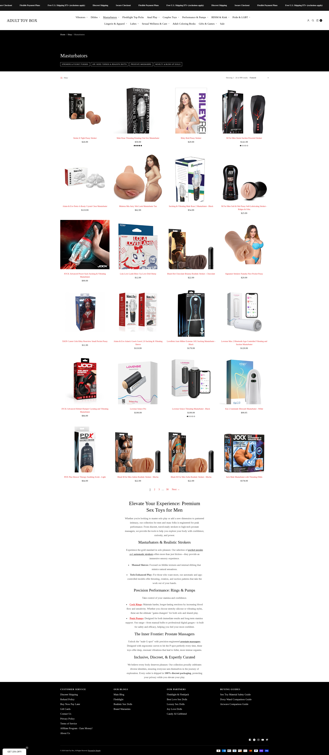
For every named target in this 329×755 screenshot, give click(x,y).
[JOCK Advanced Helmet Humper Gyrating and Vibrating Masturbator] (84, 379)
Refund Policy (67, 699)
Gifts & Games (207, 23)
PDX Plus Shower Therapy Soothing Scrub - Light (85, 477)
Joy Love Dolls (174, 709)
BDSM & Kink (219, 17)
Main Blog (119, 694)
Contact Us (65, 713)
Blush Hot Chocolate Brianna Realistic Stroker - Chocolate (191, 274)
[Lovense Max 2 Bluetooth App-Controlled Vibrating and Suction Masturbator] (244, 312)
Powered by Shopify (94, 751)
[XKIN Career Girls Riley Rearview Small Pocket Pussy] (84, 312)
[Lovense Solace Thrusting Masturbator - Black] (191, 379)
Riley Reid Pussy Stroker (191, 138)
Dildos (94, 17)
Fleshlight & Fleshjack (178, 694)
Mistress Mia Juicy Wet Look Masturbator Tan (138, 206)
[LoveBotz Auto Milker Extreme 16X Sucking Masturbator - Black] (191, 312)
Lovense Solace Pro (138, 409)
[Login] (308, 20)
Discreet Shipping (69, 694)
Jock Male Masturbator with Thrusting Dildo (244, 477)
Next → (176, 489)
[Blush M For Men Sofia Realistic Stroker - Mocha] (191, 447)
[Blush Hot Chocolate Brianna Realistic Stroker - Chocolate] (191, 244)
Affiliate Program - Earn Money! (76, 728)
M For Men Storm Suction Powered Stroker (244, 138)
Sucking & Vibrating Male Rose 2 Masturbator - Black (191, 206)
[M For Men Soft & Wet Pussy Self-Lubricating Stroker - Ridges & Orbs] (244, 177)
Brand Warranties (122, 709)
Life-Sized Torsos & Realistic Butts (109, 64)
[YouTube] (263, 740)
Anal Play (152, 17)
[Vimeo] (267, 740)
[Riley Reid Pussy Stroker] (191, 109)
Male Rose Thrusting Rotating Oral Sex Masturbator (138, 138)
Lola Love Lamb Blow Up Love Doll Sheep (138, 274)
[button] (14, 752)
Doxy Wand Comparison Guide (236, 699)
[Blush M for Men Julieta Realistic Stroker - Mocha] (138, 447)
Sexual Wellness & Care (154, 23)
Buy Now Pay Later (70, 704)
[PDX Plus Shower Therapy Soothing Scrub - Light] (84, 447)
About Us (65, 733)
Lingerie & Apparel (114, 23)
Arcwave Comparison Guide (234, 704)
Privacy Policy (67, 718)
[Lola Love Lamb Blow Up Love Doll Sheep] (138, 244)
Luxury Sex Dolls (176, 704)
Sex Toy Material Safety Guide (235, 694)
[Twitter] (254, 740)
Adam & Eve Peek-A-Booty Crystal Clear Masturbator (85, 206)
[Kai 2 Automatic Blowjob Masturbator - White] (244, 379)
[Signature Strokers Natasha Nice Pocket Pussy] (244, 244)
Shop (70, 34)
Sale (222, 23)
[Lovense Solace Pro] (138, 379)
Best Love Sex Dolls (177, 699)
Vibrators (80, 17)
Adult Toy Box (22, 20)
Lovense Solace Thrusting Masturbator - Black (191, 409)
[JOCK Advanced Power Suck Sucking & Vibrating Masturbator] (84, 244)
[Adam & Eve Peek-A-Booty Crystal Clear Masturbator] (84, 177)
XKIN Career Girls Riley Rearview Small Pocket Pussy (85, 341)
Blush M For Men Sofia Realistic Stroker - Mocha (191, 477)
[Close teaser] (27, 748)
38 (167, 489)
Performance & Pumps (194, 17)
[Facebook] (250, 740)
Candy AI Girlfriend (177, 713)
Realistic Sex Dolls (123, 704)
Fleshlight (118, 699)
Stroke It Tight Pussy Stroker (85, 138)
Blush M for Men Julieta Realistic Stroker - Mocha (137, 477)
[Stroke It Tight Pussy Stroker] (84, 109)
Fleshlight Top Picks (133, 17)
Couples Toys (170, 17)
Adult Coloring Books (184, 23)
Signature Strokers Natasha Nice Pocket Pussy (244, 274)
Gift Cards (65, 709)
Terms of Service (68, 723)
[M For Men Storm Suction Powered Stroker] (244, 109)
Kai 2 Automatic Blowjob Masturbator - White (244, 409)
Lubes (133, 23)
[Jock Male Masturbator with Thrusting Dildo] (244, 447)
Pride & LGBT (240, 17)
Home (62, 34)
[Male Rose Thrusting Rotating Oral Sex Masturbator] (138, 109)
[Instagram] (258, 740)
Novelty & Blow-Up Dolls (168, 64)
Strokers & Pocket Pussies (75, 64)
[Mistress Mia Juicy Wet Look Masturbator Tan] (138, 177)
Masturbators (110, 17)
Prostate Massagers (141, 64)
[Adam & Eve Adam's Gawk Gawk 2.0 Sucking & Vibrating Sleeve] (138, 312)
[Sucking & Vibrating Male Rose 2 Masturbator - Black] (191, 177)
